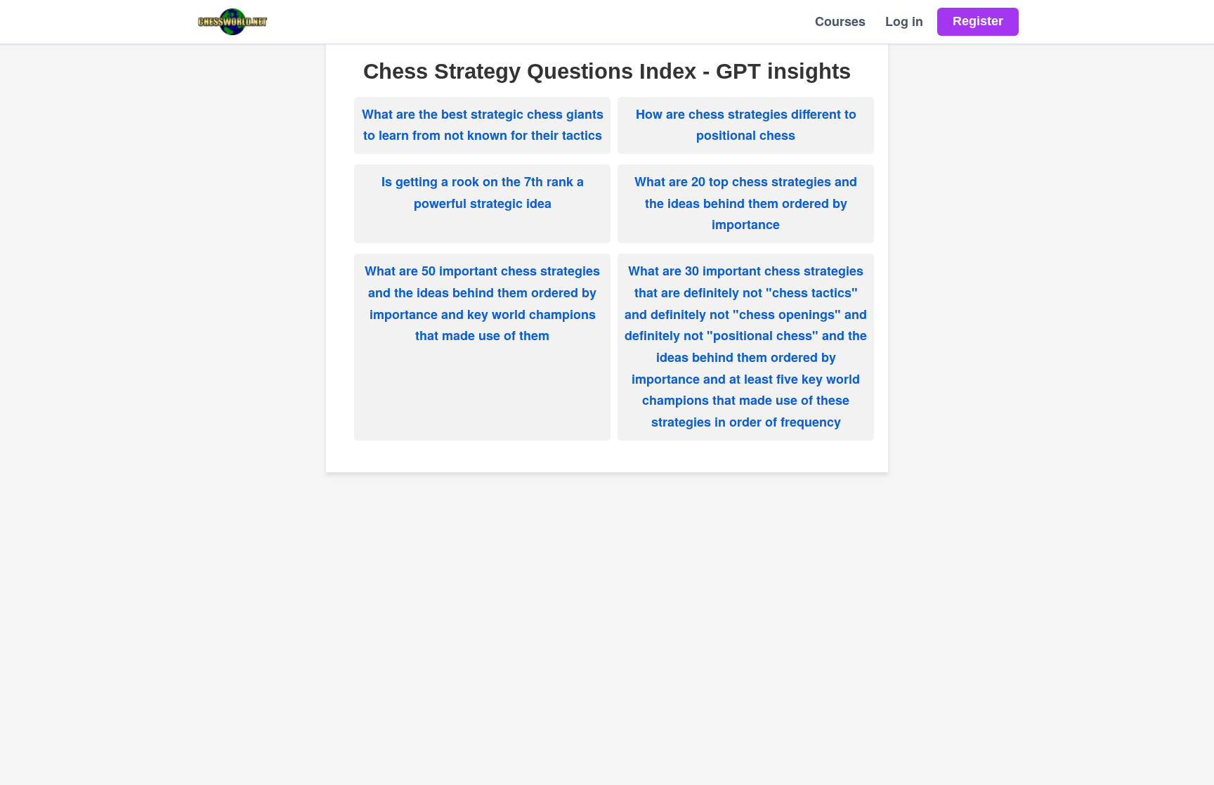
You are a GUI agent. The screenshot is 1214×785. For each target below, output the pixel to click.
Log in (904, 21)
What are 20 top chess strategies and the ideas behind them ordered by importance (745, 202)
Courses (840, 21)
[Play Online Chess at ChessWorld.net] (232, 21)
